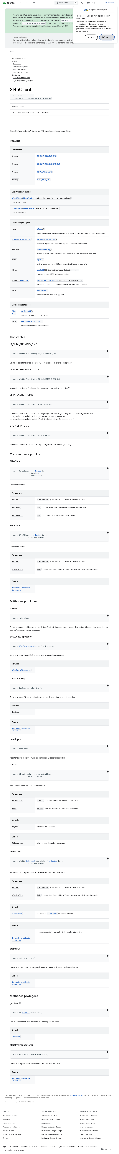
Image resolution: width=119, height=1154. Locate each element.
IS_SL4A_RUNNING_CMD (46, 156)
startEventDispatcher (31, 321)
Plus (35, 3)
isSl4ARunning (43, 249)
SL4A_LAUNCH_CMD (44, 172)
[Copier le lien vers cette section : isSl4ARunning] (27, 678)
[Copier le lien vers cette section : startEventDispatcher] (35, 1045)
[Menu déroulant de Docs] (27, 3)
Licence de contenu (76, 1095)
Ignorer (91, 37)
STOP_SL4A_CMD (43, 180)
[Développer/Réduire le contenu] (25, 58)
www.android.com (87, 1127)
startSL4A (41, 280)
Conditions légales (39, 1146)
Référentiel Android (10, 1116)
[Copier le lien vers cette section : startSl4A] (22, 949)
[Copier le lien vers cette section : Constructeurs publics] (42, 454)
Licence (52, 1146)
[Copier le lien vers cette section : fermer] (20, 608)
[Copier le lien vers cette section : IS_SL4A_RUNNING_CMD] (39, 344)
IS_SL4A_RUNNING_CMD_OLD (48, 164)
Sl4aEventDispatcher (21, 239)
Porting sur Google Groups (51, 1138)
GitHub (5, 1138)
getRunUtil (26, 311)
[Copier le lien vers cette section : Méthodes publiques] (39, 601)
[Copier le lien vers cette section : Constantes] (27, 337)
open (39, 260)
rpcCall (40, 270)
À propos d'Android (10, 1146)
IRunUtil (14, 312)
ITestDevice (28, 198)
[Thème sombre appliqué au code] (107, 351)
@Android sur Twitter (49, 1116)
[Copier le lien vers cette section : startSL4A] (23, 851)
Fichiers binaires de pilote (12, 1134)
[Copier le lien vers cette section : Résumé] (22, 141)
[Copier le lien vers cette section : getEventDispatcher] (34, 637)
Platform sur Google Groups (51, 1131)
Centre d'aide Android (88, 1116)
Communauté (25, 1146)
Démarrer (107, 37)
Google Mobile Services (89, 1131)
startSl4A (41, 290)
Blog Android (46, 1123)
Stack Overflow (86, 1134)
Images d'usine (8, 1131)
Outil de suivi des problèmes (90, 1138)
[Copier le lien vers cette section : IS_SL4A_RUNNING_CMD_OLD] (45, 369)
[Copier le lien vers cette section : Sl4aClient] (23, 461)
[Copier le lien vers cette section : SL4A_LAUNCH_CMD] (35, 395)
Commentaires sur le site (87, 1146)
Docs (22, 3)
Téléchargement (9, 1123)
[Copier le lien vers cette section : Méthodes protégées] (40, 996)
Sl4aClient (17, 198)
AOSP (12, 52)
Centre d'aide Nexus (87, 1123)
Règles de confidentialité (66, 1146)
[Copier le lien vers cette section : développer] (24, 739)
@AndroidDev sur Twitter (50, 1119)
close (39, 229)
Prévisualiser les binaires (11, 1127)
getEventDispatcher (46, 239)
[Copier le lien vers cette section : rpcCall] (19, 764)
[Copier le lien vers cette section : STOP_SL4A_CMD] (31, 426)
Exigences (6, 1119)
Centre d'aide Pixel (87, 1119)
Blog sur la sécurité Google (51, 1127)
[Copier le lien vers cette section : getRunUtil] (23, 1003)
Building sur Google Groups (51, 1134)
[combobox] (66, 3)
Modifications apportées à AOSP (53, 26)
